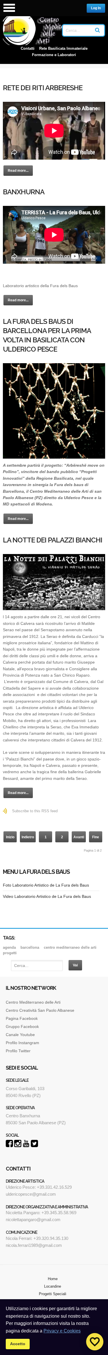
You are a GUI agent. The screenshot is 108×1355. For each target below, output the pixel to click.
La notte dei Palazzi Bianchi (52, 540)
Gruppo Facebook (22, 1026)
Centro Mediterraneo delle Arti (33, 1002)
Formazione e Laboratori (54, 55)
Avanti (78, 837)
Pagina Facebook (22, 1018)
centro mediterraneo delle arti (70, 947)
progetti (10, 953)
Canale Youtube (21, 1034)
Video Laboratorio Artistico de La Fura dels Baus (47, 896)
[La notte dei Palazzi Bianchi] (54, 582)
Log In (96, 8)
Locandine (52, 1286)
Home (53, 1279)
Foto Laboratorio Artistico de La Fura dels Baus (46, 885)
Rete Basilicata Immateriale (63, 48)
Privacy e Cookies (62, 1330)
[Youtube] (26, 1145)
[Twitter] (34, 1145)
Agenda (9, 947)
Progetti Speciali (52, 1294)
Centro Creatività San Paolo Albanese (40, 1010)
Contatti (28, 48)
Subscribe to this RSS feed (35, 811)
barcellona (29, 947)
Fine (95, 837)
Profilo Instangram (22, 1042)
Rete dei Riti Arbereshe (42, 88)
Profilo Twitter (18, 1050)
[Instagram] (17, 1145)
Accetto (17, 1343)
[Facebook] (9, 1145)
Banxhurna (23, 192)
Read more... (18, 171)
